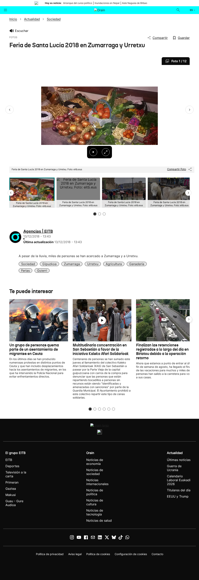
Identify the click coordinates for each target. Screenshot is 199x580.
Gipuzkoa (49, 264)
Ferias (25, 270)
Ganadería (136, 264)
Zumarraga (72, 264)
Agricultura (114, 264)
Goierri (42, 270)
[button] (9, 110)
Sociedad (28, 264)
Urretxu (92, 264)
